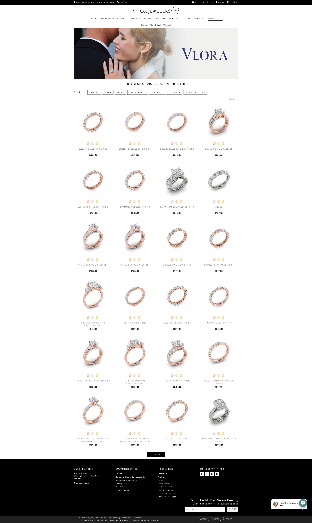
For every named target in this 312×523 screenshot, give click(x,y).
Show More (156, 455)
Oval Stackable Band (177, 439)
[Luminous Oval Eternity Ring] (93, 180)
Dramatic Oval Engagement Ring (219, 150)
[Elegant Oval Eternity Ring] (93, 122)
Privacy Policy (164, 484)
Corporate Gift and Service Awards (130, 477)
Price (107, 92)
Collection (173, 92)
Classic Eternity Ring (135, 323)
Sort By (93, 92)
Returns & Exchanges (167, 497)
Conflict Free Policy (166, 487)
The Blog (161, 477)
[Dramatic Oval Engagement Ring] (219, 122)
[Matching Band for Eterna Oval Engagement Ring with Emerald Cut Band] (135, 412)
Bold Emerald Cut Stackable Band (219, 382)
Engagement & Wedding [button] (113, 19)
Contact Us (162, 474)
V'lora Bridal (155, 25)
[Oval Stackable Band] (177, 412)
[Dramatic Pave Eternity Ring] (135, 180)
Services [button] (173, 19)
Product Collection (194, 92)
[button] (206, 19)
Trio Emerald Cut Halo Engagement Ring (93, 324)
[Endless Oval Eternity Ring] (177, 238)
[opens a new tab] (202, 474)
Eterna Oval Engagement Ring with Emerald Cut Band (93, 440)
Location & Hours (123, 490)
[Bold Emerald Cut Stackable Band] (219, 354)
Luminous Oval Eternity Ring (93, 207)
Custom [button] (186, 19)
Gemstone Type (137, 92)
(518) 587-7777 (80, 478)
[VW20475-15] (219, 180)
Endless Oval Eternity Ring (177, 265)
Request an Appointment (126, 480)
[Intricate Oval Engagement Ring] (93, 354)
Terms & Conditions (166, 490)
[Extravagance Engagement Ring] (177, 180)
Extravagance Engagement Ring (177, 207)
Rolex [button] (94, 19)
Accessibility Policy (166, 493)
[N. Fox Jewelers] (156, 10)
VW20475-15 (219, 207)
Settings (227, 519)
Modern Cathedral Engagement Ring (219, 440)
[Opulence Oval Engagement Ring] (93, 238)
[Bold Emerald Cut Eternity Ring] (177, 122)
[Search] (215, 19)
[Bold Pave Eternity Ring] (219, 296)
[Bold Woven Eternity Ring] (177, 296)
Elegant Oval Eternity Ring (93, 149)
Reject (215, 519)
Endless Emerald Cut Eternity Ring (135, 150)
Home (144, 25)
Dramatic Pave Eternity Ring (135, 207)
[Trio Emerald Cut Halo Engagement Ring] (93, 296)
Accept (203, 519)
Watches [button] (161, 19)
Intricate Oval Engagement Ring (93, 381)
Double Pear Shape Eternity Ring (219, 266)
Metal (119, 92)
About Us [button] (198, 19)
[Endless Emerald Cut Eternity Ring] (135, 122)
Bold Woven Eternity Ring (177, 323)
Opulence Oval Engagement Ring (93, 266)
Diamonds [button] (135, 19)
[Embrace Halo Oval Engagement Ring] (135, 354)
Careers (161, 480)
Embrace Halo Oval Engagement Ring (135, 382)
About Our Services (124, 487)
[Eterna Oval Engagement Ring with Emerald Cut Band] (93, 412)
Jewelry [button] (148, 19)
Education (120, 474)
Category (156, 92)
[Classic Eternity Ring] (135, 296)
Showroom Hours (81, 483)
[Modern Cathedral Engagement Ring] (219, 412)
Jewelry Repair (122, 484)
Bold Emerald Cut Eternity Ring (177, 149)
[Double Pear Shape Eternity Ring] (219, 238)
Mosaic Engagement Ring (177, 381)
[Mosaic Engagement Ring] (177, 354)
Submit (232, 509)
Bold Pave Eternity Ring (219, 323)
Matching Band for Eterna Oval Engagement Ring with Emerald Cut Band (135, 440)
